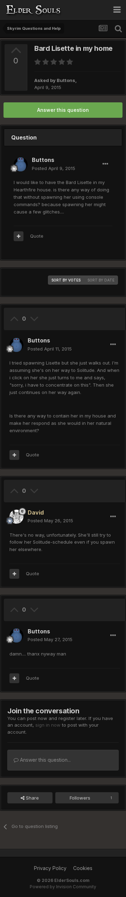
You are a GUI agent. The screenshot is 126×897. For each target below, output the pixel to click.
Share (31, 798)
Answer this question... (45, 760)
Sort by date (101, 280)
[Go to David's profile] (16, 517)
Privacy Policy (50, 868)
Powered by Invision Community (63, 886)
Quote (36, 236)
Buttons (66, 80)
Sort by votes (65, 280)
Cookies (82, 868)
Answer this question (63, 110)
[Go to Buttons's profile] (21, 164)
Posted (53, 168)
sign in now (48, 725)
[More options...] (105, 164)
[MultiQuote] (18, 236)
